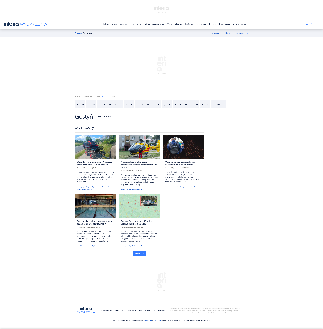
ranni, (96, 187)
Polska (106, 24)
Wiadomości (104, 116)
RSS (140, 310)
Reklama (162, 310)
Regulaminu (147, 320)
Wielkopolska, (134, 189)
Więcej (137, 253)
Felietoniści (201, 24)
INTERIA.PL (176, 320)
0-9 (218, 104)
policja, (79, 187)
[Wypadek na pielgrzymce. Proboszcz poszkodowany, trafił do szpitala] (95, 151)
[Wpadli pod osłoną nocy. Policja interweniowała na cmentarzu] (183, 151)
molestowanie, (89, 246)
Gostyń (84, 116)
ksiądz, (91, 187)
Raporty (212, 24)
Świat (114, 24)
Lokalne (123, 24)
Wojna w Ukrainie (174, 24)
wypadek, (85, 187)
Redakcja (189, 24)
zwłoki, (128, 246)
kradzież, (180, 187)
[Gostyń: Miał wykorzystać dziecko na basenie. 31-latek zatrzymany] (95, 210)
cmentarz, (173, 187)
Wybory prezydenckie (154, 24)
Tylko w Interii (136, 24)
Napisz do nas (106, 310)
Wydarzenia (88, 96)
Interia (77, 96)
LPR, (103, 187)
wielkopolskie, (82, 189)
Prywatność (157, 320)
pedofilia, (80, 246)
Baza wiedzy (224, 24)
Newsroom (131, 310)
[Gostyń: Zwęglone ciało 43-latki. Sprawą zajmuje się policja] (139, 210)
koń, (100, 187)
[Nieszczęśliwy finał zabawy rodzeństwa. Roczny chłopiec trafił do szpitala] (139, 152)
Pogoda (78, 33)
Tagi (98, 96)
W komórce (150, 310)
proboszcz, (109, 187)
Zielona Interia (239, 24)
